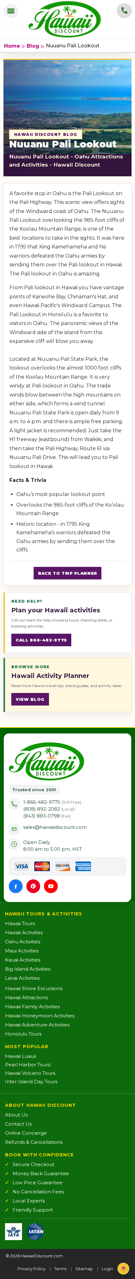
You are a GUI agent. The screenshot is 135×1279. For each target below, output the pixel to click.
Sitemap (84, 1268)
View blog (30, 699)
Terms (60, 1268)
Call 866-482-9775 (41, 639)
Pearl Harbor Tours (27, 1065)
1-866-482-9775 (52, 802)
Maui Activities (22, 951)
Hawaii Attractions (26, 997)
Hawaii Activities (24, 932)
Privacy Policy (32, 1268)
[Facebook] (16, 886)
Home (12, 46)
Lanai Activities (22, 978)
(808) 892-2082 (49, 809)
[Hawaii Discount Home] (46, 761)
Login (107, 1268)
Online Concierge (26, 1133)
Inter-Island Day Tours (31, 1081)
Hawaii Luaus (20, 1056)
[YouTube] (51, 886)
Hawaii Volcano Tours (30, 1073)
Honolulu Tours (23, 1034)
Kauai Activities (22, 960)
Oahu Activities (22, 942)
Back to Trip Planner (67, 573)
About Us (16, 1115)
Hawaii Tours (20, 923)
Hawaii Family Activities (32, 1007)
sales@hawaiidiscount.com (55, 827)
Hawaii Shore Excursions (33, 988)
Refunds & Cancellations (33, 1142)
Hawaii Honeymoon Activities (39, 1016)
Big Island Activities (27, 969)
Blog (33, 46)
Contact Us (18, 1124)
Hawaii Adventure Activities (37, 1025)
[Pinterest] (33, 886)
